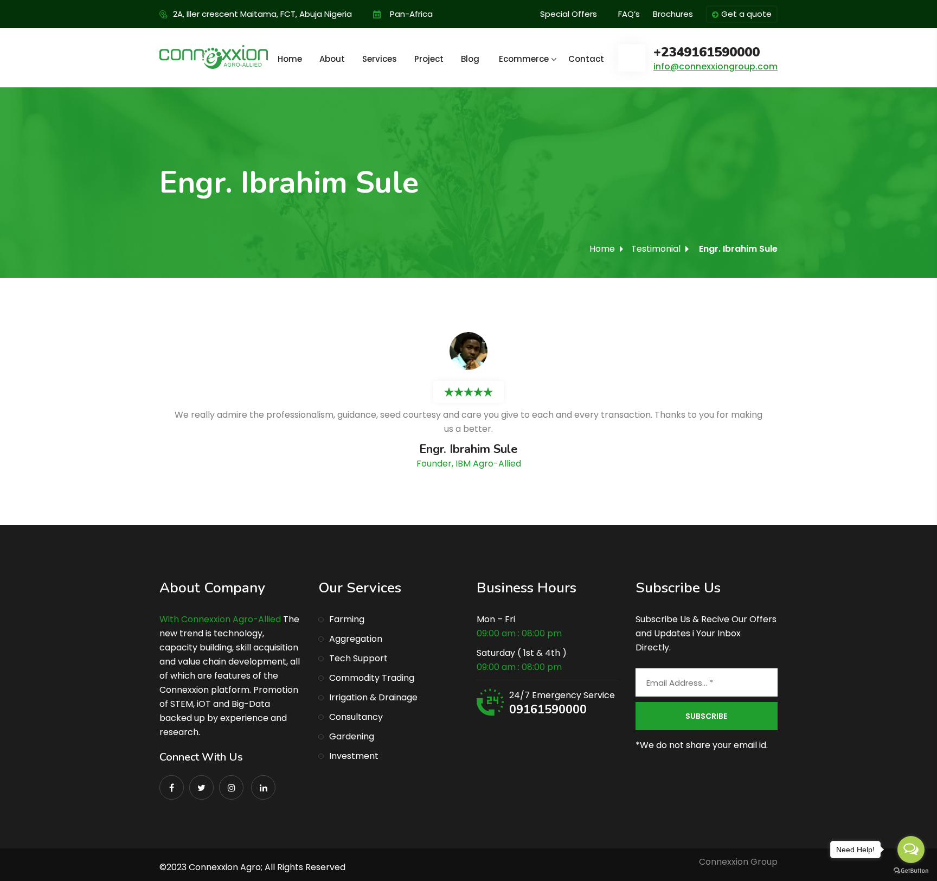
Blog (470, 59)
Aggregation (355, 639)
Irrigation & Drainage (373, 697)
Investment (353, 756)
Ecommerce (524, 59)
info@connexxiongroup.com (715, 66)
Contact (586, 59)
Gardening (351, 736)
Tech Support (358, 658)
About (332, 59)
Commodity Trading (371, 678)
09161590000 (548, 710)
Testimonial (656, 248)
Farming (346, 619)
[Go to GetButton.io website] (911, 870)
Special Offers (568, 14)
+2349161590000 (706, 52)
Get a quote (746, 14)
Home (290, 59)
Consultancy (356, 717)
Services (379, 59)
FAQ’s (629, 14)
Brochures (673, 14)
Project (429, 59)
